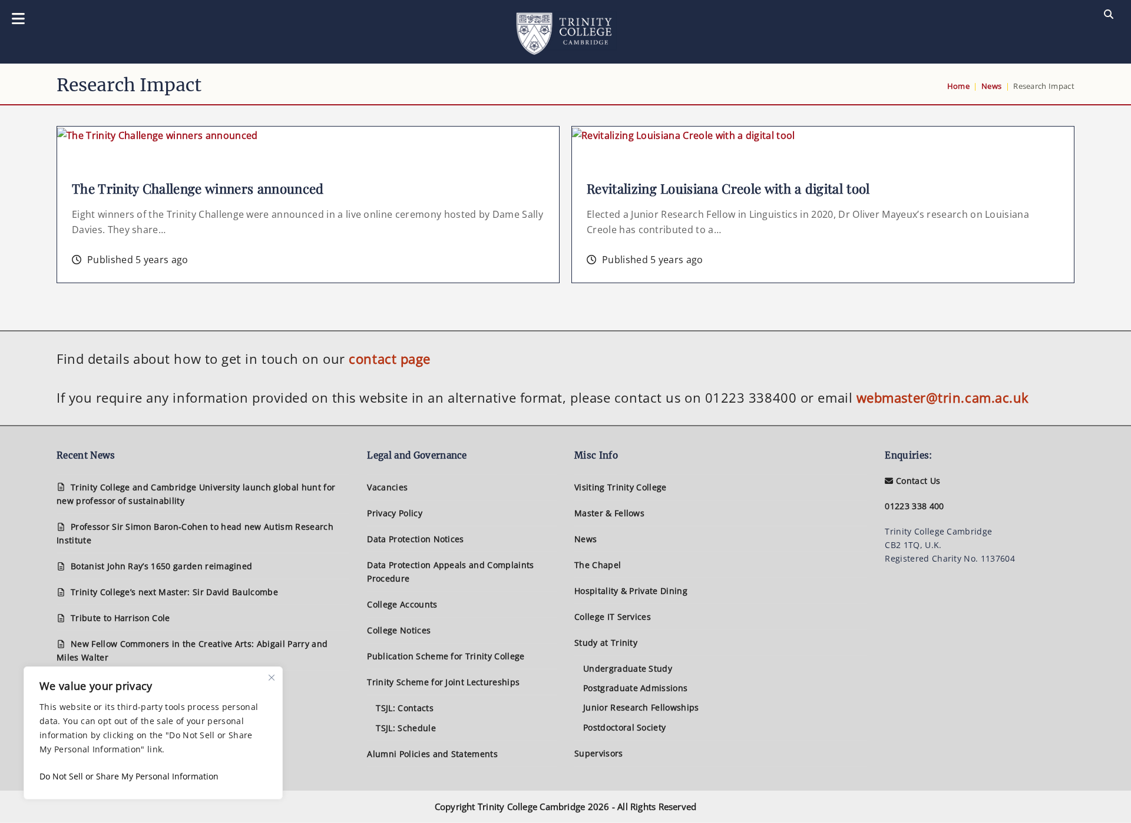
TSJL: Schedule (405, 728)
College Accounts (402, 604)
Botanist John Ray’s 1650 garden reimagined (161, 566)
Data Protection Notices (415, 539)
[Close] (272, 678)
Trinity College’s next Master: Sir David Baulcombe (174, 592)
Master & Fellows (609, 513)
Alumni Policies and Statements (432, 753)
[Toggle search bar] (1108, 14)
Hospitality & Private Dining (630, 590)
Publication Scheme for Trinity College (445, 656)
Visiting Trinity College (620, 487)
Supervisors (598, 753)
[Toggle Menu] (18, 19)
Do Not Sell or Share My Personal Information (129, 776)
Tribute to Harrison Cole (120, 617)
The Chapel (597, 564)
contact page (390, 358)
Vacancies (387, 487)
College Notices (399, 630)
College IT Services (612, 616)
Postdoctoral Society (624, 727)
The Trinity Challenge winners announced (197, 188)
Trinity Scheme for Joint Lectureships (443, 682)
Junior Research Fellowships (641, 707)
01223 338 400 (914, 506)
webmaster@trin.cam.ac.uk (942, 397)
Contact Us (917, 480)
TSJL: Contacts (404, 708)
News (585, 539)
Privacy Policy (394, 513)
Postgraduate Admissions (635, 687)
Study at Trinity (605, 642)
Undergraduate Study (627, 668)
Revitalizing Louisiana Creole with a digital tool (728, 188)
